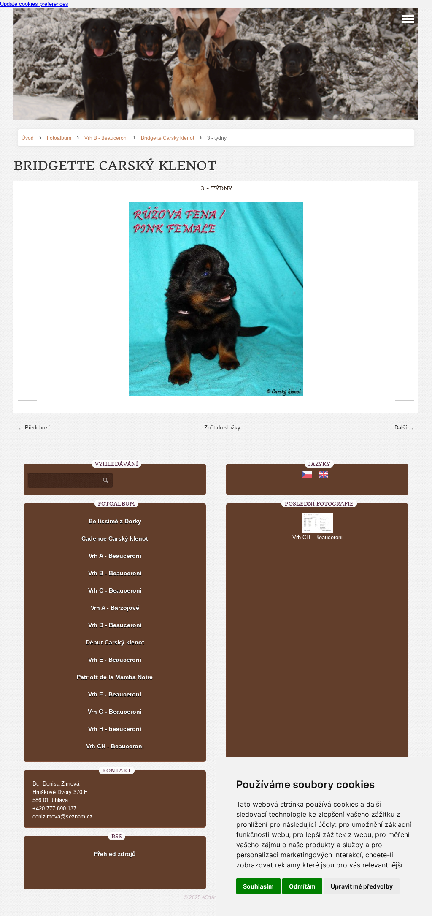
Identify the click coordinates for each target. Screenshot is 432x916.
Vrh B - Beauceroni (106, 138)
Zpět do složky (222, 427)
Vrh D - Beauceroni (115, 625)
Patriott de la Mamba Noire (115, 677)
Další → (404, 427)
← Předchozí (34, 427)
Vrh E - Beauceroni (114, 659)
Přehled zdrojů (115, 854)
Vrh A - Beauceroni (115, 555)
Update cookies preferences (34, 4)
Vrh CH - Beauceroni (115, 746)
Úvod (28, 138)
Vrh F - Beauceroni (114, 694)
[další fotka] (404, 299)
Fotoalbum (59, 138)
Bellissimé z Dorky (115, 521)
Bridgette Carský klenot (167, 138)
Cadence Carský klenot (114, 538)
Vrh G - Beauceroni (115, 711)
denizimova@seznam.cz (62, 816)
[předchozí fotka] (27, 299)
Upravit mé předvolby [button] (362, 886)
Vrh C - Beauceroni (115, 590)
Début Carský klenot (115, 642)
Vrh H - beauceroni (114, 729)
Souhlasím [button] (258, 886)
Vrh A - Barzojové (115, 607)
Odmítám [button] (302, 886)
